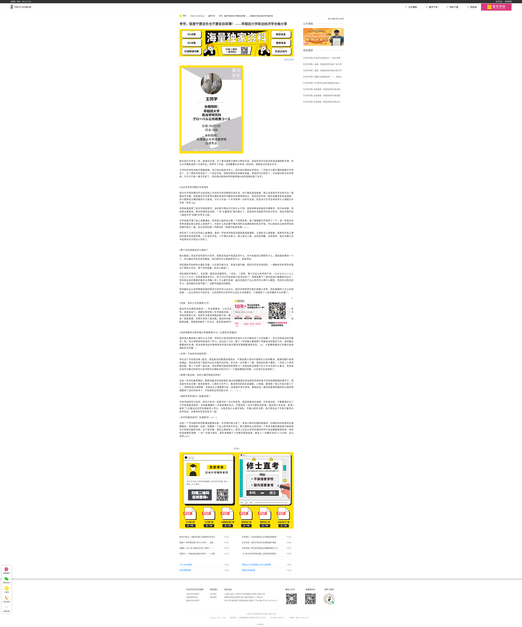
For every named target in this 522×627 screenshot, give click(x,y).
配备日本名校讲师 (192, 601)
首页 (184, 16)
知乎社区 (499, 2)
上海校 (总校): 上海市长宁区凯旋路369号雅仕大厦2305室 (244, 594)
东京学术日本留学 (192, 594)
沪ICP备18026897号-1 (277, 618)
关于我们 (213, 594)
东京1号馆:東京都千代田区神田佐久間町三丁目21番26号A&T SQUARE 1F (250, 601)
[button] (321, 43)
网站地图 (213, 597)
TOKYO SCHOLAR (197, 16)
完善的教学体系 (192, 597)
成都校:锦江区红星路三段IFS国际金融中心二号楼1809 (243, 597)
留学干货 (211, 16)
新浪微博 (508, 2)
